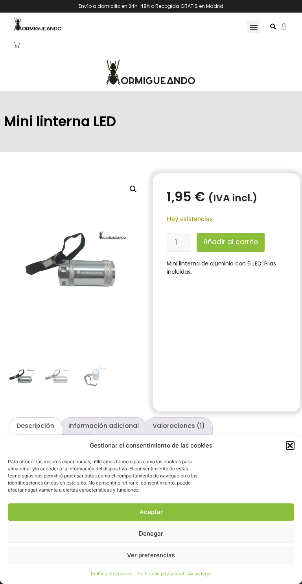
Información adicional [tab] (103, 425)
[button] (290, 446)
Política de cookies (112, 574)
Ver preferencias (151, 555)
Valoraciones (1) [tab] (179, 425)
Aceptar (151, 512)
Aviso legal (200, 574)
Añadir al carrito (230, 242)
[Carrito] (17, 45)
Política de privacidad (160, 574)
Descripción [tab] (35, 425)
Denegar (151, 533)
